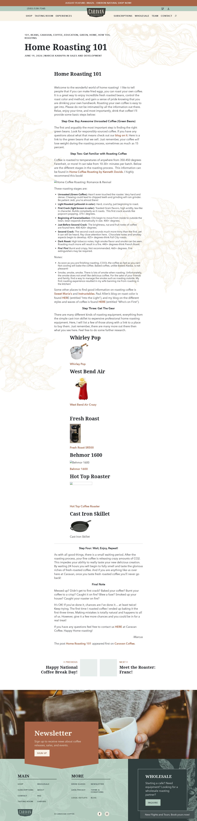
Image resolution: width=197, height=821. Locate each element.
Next (122, 662)
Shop (29, 16)
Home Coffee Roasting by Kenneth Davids (96, 171)
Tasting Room (44, 16)
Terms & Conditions (97, 791)
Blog (93, 798)
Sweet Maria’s (63, 293)
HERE (102, 301)
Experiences (64, 16)
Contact (166, 16)
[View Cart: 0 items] (163, 8)
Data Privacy (78, 790)
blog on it (121, 135)
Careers (41, 801)
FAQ (39, 796)
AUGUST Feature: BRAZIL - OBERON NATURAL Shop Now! (98, 3)
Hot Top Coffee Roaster (85, 506)
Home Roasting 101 (78, 643)
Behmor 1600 (79, 469)
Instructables (86, 293)
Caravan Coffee (125, 643)
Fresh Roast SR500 (82, 447)
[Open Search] (175, 15)
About (40, 790)
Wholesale (142, 16)
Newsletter (97, 784)
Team (155, 16)
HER (65, 297)
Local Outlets (79, 798)
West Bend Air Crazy (83, 404)
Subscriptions (123, 16)
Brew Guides (78, 784)
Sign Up (42, 753)
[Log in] (168, 8)
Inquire (153, 802)
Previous (71, 662)
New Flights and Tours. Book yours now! (167, 814)
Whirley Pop (78, 364)
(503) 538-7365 (36, 8)
